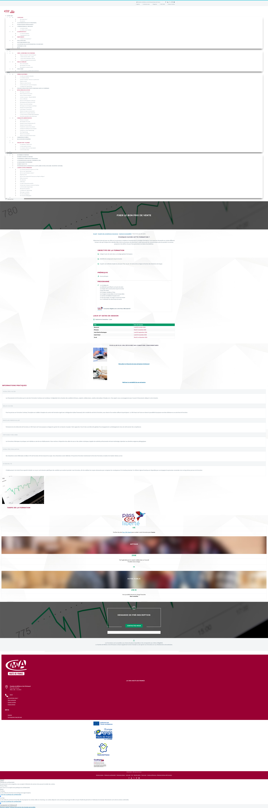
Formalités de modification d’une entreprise (28, 128)
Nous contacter (21, 40)
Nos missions (22, 21)
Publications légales (121, 775)
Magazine (155, 4)
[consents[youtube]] (0, 803)
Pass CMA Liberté (126, 532)
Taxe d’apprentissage (24, 132)
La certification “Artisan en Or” (26, 144)
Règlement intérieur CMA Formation (164, 775)
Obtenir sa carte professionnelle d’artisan (27, 135)
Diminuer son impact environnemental (27, 111)
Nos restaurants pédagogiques (25, 24)
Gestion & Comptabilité (125, 234)
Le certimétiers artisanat (24, 77)
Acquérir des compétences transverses (27, 158)
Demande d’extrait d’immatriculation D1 (27, 123)
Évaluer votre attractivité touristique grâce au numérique (33, 88)
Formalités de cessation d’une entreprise (27, 126)
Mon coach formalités (24, 63)
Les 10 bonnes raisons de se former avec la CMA (29, 169)
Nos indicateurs (23, 179)
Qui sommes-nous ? (23, 19)
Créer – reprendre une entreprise (26, 53)
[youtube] (139, 778)
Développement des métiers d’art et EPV (27, 102)
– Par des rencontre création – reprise (27, 56)
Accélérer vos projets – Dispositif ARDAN (28, 97)
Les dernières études (24, 28)
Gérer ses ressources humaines (25, 95)
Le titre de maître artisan (24, 149)
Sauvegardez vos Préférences (8, 805)
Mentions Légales (99, 775)
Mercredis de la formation (25, 188)
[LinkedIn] (168, 2)
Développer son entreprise (25, 91)
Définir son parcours (24, 178)
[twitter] (134, 778)
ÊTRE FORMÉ (20, 68)
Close (2, 780)
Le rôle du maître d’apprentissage (26, 186)
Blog (18, 47)
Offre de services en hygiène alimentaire (27, 112)
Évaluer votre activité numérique (26, 104)
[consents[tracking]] (0, 796)
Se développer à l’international (26, 109)
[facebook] (129, 778)
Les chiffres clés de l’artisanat (25, 29)
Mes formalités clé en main (25, 65)
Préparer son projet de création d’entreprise (28, 54)
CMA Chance (22, 181)
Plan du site (143, 775)
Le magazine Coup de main (15, 717)
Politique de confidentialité (110, 775)
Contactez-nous (146, 4)
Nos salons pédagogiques (25, 193)
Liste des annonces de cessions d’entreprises (28, 84)
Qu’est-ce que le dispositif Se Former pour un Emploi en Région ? (32, 176)
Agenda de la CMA (21, 46)
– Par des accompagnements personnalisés (28, 60)
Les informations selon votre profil (27, 22)
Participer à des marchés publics (26, 107)
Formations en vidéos (22, 137)
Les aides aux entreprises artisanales (27, 76)
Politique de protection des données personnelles (22, 807)
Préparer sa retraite (23, 81)
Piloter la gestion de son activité (26, 93)
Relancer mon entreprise (24, 139)
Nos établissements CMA (23, 42)
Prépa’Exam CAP (23, 174)
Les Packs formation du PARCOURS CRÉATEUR (29, 70)
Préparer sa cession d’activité (25, 83)
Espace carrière (12, 702)
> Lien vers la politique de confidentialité (10, 794)
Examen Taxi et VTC (22, 164)
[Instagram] (172, 2)
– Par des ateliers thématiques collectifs (27, 58)
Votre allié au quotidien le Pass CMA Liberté (28, 116)
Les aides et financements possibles (26, 183)
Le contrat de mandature (24, 33)
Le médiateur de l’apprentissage (26, 86)
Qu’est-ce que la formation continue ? (27, 172)
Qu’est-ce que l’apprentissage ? (26, 171)
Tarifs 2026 (162, 4)
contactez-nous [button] (134, 626)
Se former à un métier (23, 154)
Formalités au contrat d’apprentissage (27, 130)
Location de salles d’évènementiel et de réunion (30, 44)
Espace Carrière (171, 4)
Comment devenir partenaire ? (25, 38)
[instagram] (136, 778)
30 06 (11, 695)
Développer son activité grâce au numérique (28, 105)
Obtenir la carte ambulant (25, 133)
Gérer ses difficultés (23, 98)
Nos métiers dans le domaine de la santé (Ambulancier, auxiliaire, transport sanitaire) (40, 165)
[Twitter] (170, 2)
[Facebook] (166, 2)
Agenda (138, 4)
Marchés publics (137, 775)
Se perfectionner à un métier (25, 156)
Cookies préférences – (152, 775)
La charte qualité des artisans (25, 146)
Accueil (95, 234)
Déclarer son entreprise (24, 119)
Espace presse (11, 704)
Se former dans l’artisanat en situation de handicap (29, 185)
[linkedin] (131, 778)
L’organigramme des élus (24, 35)
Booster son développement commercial (27, 100)
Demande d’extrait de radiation (26, 125)
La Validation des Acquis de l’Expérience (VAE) (29, 160)
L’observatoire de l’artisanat (25, 26)
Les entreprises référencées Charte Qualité (28, 147)
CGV (132, 775)
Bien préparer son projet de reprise (26, 67)
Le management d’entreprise (24, 162)
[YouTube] (174, 2)
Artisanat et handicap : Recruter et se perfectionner (29, 79)
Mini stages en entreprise (24, 192)
